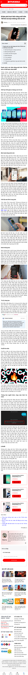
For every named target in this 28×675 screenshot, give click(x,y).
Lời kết (4, 63)
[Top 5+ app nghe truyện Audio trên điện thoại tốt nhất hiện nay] (20, 601)
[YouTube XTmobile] (4, 644)
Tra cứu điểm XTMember (19, 636)
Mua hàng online (17, 631)
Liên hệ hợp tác (17, 620)
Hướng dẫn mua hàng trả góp (20, 638)
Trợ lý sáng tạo (8, 57)
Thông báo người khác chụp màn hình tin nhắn (14, 61)
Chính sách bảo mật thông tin (20, 654)
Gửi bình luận (14, 560)
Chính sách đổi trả (18, 650)
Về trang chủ (17, 624)
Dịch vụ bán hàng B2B (19, 640)
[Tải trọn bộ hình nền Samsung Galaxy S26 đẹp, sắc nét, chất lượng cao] (7, 574)
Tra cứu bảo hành (18, 635)
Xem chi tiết (16, 482)
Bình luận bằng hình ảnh (9, 51)
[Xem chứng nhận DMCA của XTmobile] (10, 651)
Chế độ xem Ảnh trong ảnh (10, 53)
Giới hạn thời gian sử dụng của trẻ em (12, 49)
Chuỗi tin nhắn (7, 59)
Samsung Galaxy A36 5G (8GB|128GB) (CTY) (18, 490)
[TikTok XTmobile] (7, 644)
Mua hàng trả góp (18, 629)
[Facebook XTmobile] (2, 644)
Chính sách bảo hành (18, 652)
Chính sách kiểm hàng (19, 656)
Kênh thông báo (8, 55)
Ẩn (25, 43)
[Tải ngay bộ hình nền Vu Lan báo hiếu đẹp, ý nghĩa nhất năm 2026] (20, 574)
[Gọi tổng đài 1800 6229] (1, 2)
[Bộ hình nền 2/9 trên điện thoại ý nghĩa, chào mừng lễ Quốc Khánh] (20, 588)
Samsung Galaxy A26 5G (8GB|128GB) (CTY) (18, 476)
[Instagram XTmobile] (9, 644)
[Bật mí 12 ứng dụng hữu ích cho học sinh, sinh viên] (7, 588)
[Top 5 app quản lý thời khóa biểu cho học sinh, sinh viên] (7, 601)
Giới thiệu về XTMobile (19, 618)
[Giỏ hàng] (26, 1)
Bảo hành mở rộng (18, 645)
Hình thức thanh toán (18, 633)
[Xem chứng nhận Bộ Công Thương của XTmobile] (4, 651)
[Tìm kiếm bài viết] (26, 5)
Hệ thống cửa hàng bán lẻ (19, 622)
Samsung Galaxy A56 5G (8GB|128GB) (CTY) (18, 504)
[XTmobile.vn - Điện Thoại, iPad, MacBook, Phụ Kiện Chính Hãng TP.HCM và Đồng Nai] (13, 2)
